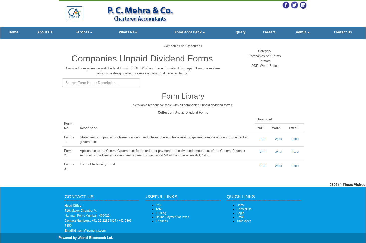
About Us (44, 32)
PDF (262, 139)
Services (83, 32)
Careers (269, 32)
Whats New (128, 32)
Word (278, 139)
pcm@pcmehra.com (92, 230)
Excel (295, 139)
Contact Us (343, 32)
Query (240, 32)
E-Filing (161, 213)
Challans (162, 221)
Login (240, 213)
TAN (158, 209)
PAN (159, 205)
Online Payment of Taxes (172, 217)
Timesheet (244, 221)
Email (240, 217)
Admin (301, 32)
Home (13, 32)
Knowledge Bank (188, 32)
